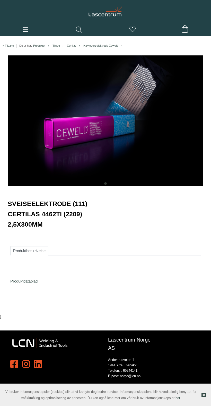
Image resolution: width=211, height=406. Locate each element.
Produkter (39, 45)
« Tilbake (8, 45)
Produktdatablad (24, 281)
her (177, 398)
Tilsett (56, 45)
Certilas (71, 45)
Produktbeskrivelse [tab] (29, 250)
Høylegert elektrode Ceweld (100, 45)
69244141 (130, 370)
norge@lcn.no (130, 376)
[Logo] (105, 9)
